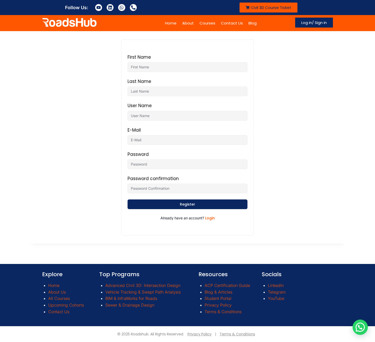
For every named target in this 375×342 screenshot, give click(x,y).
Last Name (139, 81)
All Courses (59, 298)
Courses (207, 23)
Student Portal (218, 298)
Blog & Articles (218, 292)
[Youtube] (98, 7)
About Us (57, 292)
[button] (360, 327)
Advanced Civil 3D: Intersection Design (142, 285)
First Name (139, 57)
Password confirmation (153, 178)
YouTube (276, 298)
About (188, 23)
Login (210, 218)
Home (171, 23)
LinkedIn (276, 285)
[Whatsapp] (121, 7)
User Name (140, 106)
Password (138, 154)
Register (187, 204)
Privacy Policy (218, 305)
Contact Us (232, 23)
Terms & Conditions (223, 311)
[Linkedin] (110, 7)
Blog (252, 23)
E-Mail (134, 130)
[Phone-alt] (133, 7)
